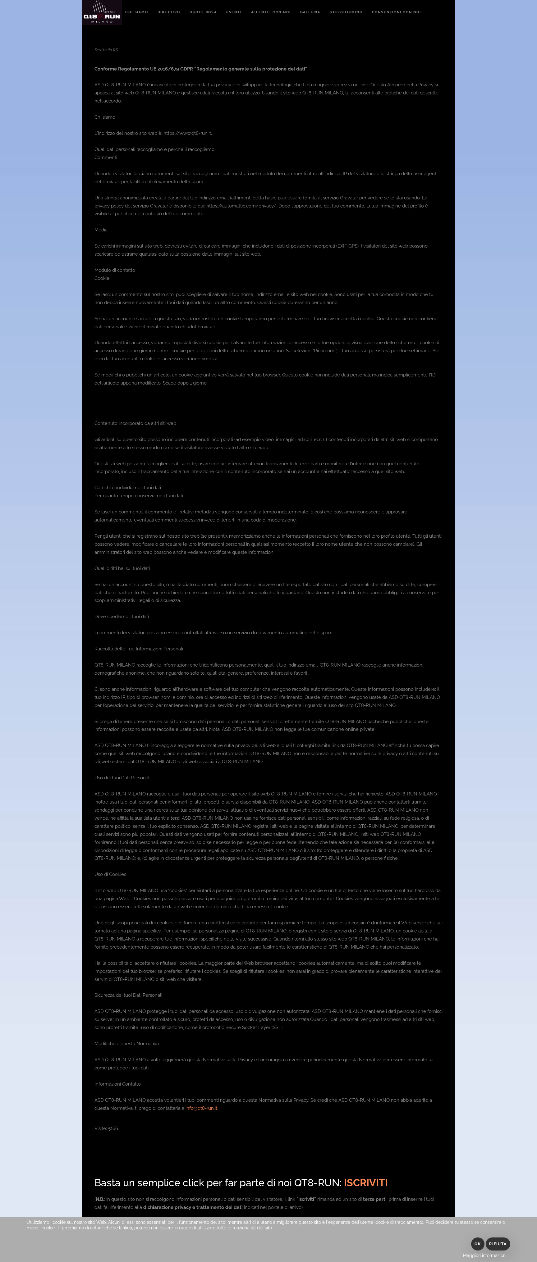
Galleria (310, 12)
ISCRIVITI (366, 1182)
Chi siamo (136, 12)
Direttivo (169, 12)
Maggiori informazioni (485, 1255)
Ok (478, 1244)
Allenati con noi (271, 12)
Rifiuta (498, 1244)
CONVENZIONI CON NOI (396, 12)
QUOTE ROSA (203, 12)
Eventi (234, 12)
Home (109, 12)
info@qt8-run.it (201, 1108)
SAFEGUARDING (346, 12)
